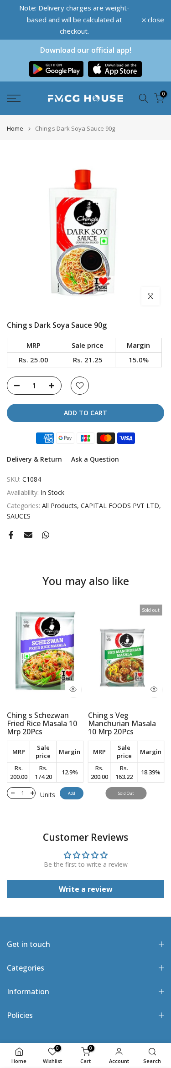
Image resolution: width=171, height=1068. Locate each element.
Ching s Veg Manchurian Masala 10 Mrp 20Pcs (122, 723)
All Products (59, 505)
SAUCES (19, 516)
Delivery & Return (34, 459)
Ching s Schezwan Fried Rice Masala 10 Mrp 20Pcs (42, 723)
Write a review (86, 889)
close (155, 19)
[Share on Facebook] (11, 535)
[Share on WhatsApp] (45, 535)
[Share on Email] (28, 535)
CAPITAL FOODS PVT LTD (120, 505)
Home (15, 129)
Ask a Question (95, 459)
